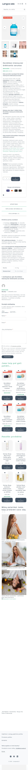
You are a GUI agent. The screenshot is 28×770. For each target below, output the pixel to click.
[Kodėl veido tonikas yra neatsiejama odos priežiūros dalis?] (14, 526)
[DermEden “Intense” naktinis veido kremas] (7, 375)
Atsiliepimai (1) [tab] (14, 213)
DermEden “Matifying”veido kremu (12, 151)
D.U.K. (3, 751)
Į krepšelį (15, 179)
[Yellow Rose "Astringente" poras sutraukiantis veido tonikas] (20, 445)
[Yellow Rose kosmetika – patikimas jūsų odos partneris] (14, 582)
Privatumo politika (16, 346)
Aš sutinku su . (12, 346)
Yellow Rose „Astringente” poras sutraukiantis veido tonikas (21, 457)
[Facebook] (14, 756)
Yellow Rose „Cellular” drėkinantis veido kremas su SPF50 (7, 489)
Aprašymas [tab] (14, 204)
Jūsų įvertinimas (5, 312)
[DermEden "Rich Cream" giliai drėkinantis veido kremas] (20, 375)
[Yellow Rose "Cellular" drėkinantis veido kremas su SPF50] (7, 477)
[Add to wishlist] (3, 195)
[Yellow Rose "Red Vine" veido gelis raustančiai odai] (7, 445)
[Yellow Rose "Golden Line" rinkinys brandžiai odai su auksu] (20, 477)
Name (4, 315)
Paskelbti (7, 356)
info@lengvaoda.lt (21, 748)
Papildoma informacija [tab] (14, 208)
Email (4, 322)
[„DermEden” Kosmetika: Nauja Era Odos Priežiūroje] (14, 654)
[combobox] (13, 9)
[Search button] (24, 9)
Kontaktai (4, 740)
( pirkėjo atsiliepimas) (16, 68)
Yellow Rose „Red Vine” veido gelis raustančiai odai (7, 457)
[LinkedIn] (17, 756)
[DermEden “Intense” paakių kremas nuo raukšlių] (7, 408)
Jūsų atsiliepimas (7, 329)
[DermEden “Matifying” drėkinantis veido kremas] (20, 408)
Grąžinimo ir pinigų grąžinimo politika (12, 734)
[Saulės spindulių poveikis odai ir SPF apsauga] (14, 554)
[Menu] (25, 3)
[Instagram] (10, 756)
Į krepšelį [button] (7, 398)
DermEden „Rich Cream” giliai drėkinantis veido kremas (20, 386)
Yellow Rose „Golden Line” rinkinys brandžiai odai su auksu (21, 489)
